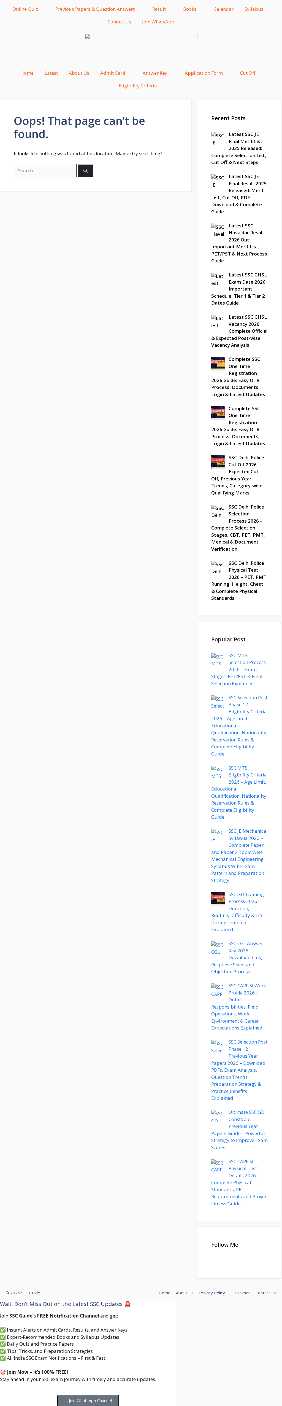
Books (189, 9)
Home (27, 73)
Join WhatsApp (158, 21)
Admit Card (112, 73)
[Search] (85, 171)
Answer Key (155, 73)
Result (159, 9)
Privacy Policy (212, 1292)
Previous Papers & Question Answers (95, 9)
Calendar (224, 9)
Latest (51, 73)
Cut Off (247, 73)
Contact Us (119, 21)
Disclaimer (240, 1292)
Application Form (204, 73)
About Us (79, 73)
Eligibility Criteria (138, 85)
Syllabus (254, 9)
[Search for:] (46, 170)
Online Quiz (25, 9)
